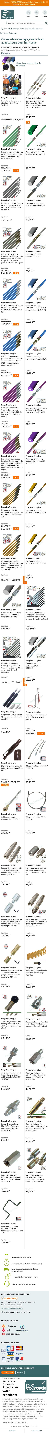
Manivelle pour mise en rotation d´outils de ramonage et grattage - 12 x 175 (12, 1229)
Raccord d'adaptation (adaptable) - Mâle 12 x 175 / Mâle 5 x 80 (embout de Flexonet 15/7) (37, 1127)
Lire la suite (5, 53)
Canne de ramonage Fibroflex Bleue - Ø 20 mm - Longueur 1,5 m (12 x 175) (36, 307)
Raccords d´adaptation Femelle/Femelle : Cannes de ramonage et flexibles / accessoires (11, 1178)
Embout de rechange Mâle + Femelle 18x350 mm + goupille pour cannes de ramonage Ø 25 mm (11, 922)
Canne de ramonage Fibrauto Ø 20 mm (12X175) (36, 358)
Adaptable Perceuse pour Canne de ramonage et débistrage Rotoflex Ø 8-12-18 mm (11, 1076)
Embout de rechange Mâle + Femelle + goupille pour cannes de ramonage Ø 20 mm (37, 871)
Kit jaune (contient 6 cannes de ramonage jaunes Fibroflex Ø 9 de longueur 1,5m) (12, 513)
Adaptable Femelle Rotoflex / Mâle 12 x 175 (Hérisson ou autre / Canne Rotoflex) (37, 1024)
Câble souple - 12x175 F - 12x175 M (35, 818)
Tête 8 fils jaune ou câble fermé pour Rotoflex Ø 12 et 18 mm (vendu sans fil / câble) (11, 1025)
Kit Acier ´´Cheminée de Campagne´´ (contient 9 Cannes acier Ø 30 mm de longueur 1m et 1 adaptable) (37, 615)
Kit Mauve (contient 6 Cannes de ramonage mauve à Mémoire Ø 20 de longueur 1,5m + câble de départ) (11, 412)
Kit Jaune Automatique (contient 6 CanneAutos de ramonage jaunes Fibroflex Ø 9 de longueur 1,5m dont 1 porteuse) (12, 565)
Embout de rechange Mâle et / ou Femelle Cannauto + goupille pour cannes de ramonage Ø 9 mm (36, 922)
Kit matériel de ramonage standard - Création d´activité (11, 103)
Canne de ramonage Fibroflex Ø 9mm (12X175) (36, 511)
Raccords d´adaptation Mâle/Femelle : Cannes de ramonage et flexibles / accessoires (36, 1076)
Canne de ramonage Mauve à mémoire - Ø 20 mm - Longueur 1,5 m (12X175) (36, 410)
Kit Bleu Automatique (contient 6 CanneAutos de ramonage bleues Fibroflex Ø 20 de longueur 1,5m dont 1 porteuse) (12, 361)
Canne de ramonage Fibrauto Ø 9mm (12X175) (36, 562)
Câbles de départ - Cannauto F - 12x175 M (10, 818)
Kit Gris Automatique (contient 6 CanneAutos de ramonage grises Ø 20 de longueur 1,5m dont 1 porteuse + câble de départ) (12, 258)
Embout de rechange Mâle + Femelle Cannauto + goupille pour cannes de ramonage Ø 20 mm (11, 973)
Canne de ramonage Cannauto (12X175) (33, 255)
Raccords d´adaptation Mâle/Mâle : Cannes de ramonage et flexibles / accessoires (10, 1127)
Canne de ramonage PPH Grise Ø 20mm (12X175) (35, 204)
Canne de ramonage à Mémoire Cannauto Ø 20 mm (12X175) (35, 461)
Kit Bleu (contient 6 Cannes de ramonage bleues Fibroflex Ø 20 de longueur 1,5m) (12, 308)
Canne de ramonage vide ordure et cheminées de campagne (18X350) (11, 614)
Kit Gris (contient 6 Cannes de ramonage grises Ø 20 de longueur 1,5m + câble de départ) (12, 206)
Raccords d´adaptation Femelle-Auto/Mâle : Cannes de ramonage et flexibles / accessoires (35, 1178)
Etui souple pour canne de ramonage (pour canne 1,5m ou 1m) (12, 768)
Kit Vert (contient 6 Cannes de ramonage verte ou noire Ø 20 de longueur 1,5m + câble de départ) (12, 155)
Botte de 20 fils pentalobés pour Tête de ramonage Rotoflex (36, 972)
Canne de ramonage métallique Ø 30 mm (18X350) (33, 666)
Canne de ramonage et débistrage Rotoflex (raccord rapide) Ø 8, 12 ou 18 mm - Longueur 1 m (36, 104)
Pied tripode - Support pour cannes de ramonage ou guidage (36, 717)
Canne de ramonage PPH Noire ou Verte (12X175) (35, 153)
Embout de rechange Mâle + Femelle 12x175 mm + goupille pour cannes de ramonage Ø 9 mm (11, 871)
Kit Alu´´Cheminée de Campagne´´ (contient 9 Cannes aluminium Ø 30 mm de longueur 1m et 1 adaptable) (12, 667)
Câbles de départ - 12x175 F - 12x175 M (37, 767)
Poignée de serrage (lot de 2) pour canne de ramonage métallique (11, 717)
